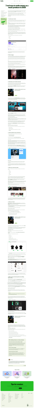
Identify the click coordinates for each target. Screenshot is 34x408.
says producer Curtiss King (19, 279)
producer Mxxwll (16, 79)
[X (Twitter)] (30, 393)
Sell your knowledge (19, 145)
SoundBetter (11, 179)
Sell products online (3, 398)
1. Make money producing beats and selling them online (3, 15)
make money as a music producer (18, 11)
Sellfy (22, 348)
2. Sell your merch (2, 14)
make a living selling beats (17, 286)
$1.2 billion (9, 204)
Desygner (23, 256)
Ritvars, (17, 3)
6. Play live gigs (2, 11)
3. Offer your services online (3, 13)
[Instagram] (29, 393)
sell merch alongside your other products (12, 259)
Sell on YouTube (9, 398)
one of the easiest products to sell (17, 137)
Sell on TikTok (9, 399)
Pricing (2, 400)
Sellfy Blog (12, 3)
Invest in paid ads (10, 337)
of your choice (23, 23)
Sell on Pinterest (9, 400)
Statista (25, 225)
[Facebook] (28, 393)
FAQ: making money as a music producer (3, 16)
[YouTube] (31, 393)
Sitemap (22, 397)
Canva (21, 256)
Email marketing (16, 398)
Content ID (9, 118)
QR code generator (16, 397)
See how (16, 95)
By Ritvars (12, 359)
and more (10, 130)
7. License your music (3, 10)
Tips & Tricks (14, 3)
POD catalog (3, 399)
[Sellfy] (2, 1)
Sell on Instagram (9, 397)
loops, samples (13, 280)
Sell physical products (3, 397)
